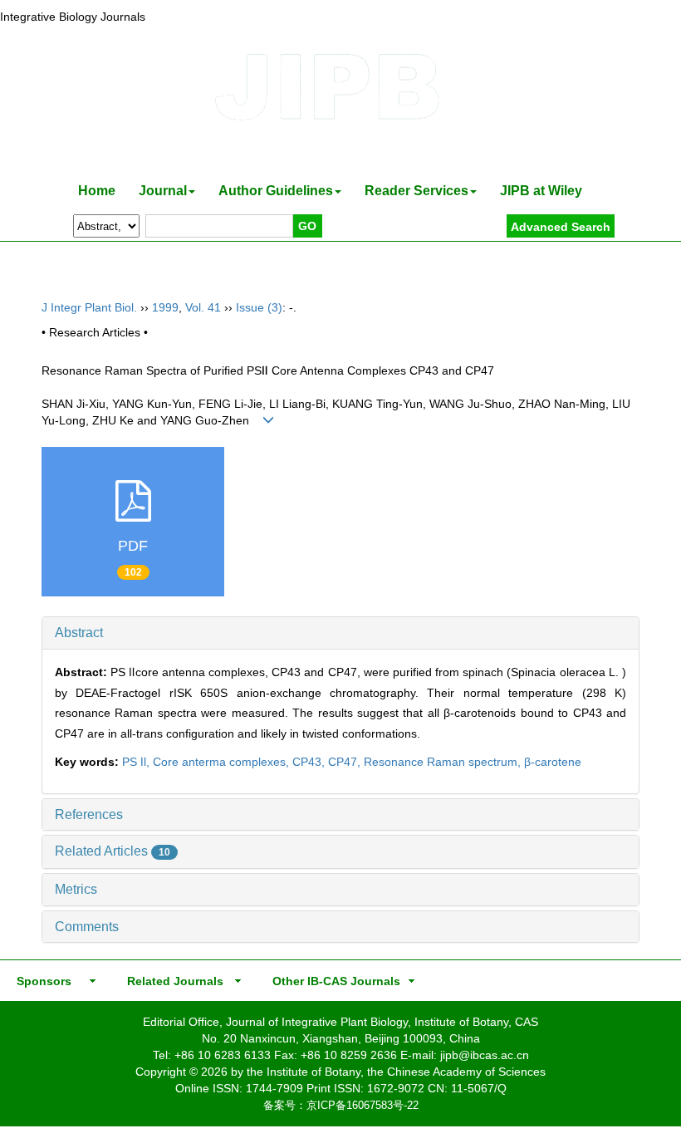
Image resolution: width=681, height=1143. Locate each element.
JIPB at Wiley (541, 191)
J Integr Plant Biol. (89, 307)
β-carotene (552, 761)
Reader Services (416, 191)
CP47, (346, 761)
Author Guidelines (275, 191)
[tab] (340, 633)
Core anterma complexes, (222, 761)
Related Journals (172, 981)
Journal (163, 191)
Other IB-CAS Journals (331, 981)
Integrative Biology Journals (72, 16)
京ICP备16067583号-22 (362, 1105)
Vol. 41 (203, 307)
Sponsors (40, 981)
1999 (165, 307)
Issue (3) (259, 307)
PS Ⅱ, (137, 761)
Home (96, 191)
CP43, (310, 761)
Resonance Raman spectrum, (444, 761)
